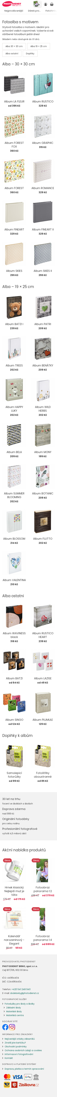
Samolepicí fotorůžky (14, 775)
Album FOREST (14, 188)
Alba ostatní (11, 53)
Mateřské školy (14, 1011)
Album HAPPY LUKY (14, 409)
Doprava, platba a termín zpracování (24, 1068)
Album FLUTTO (42, 539)
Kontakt (9, 1058)
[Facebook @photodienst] (5, 1027)
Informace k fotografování (19, 1054)
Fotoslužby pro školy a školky (20, 1003)
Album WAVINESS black (14, 635)
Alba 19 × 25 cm (38, 46)
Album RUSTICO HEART (42, 635)
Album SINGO (14, 720)
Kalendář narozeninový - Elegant (14, 939)
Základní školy (13, 1007)
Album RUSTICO (42, 101)
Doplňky (30, 53)
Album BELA (14, 452)
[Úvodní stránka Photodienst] (11, 4)
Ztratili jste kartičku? (15, 1042)
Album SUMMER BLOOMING (14, 495)
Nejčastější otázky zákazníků (20, 1038)
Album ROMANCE (42, 188)
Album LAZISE (43, 678)
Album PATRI (42, 324)
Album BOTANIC (42, 493)
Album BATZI (14, 678)
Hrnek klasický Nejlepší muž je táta (14, 891)
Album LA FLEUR (14, 101)
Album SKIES (14, 271)
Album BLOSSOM (14, 539)
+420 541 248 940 (21, 989)
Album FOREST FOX (14, 144)
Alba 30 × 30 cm (14, 46)
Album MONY (42, 452)
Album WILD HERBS (43, 409)
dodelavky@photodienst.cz (24, 993)
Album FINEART (14, 229)
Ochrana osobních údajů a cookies (23, 1050)
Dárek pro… (34, 10)
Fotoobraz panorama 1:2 (43, 889)
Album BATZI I (14, 324)
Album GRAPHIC (42, 143)
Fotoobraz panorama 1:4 (42, 938)
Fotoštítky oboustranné (43, 775)
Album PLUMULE (43, 720)
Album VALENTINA (14, 580)
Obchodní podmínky (16, 1046)
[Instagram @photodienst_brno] (12, 1027)
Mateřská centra (15, 1015)
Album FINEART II (43, 229)
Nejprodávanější (13, 10)
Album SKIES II (43, 271)
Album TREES (14, 365)
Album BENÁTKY (42, 365)
